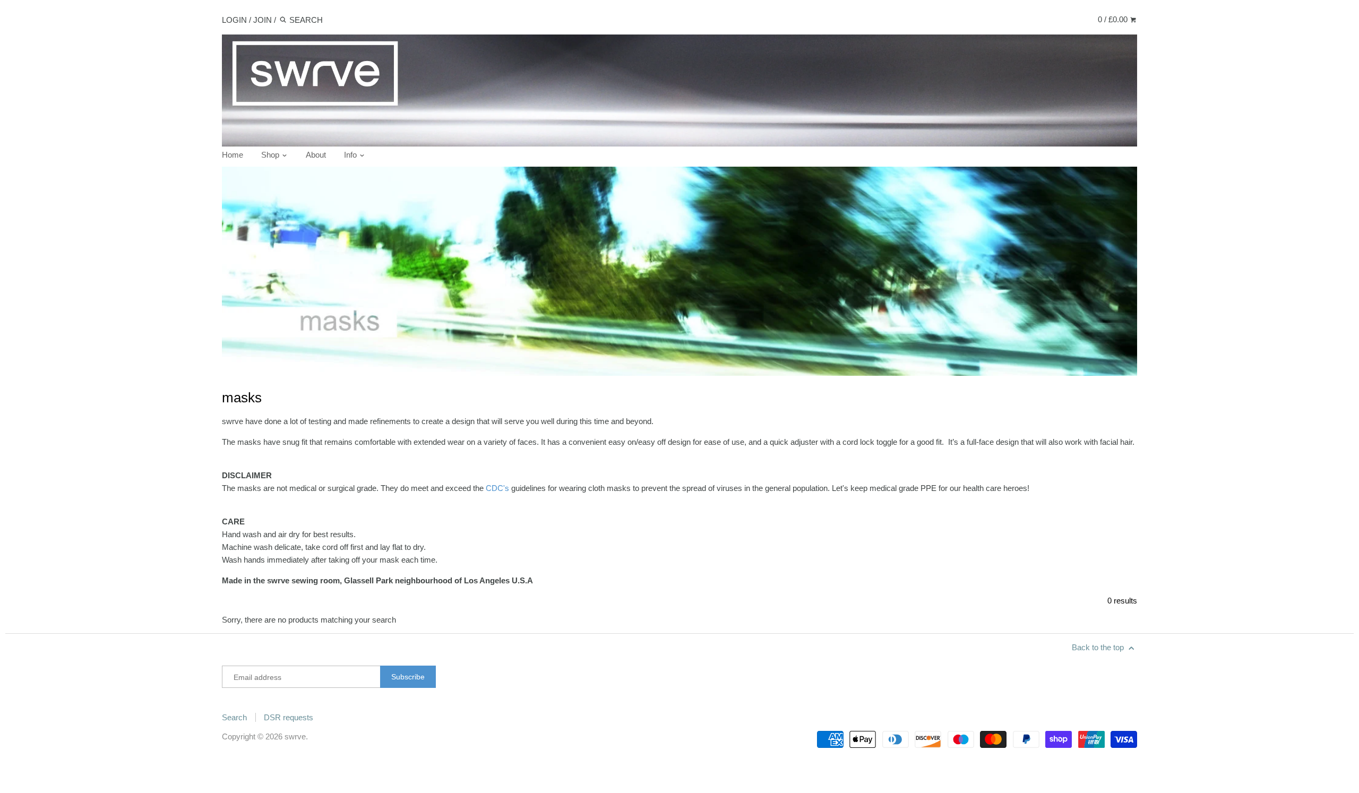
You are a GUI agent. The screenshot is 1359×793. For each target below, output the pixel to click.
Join (262, 19)
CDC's (497, 488)
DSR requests (288, 717)
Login (234, 19)
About (316, 154)
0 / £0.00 (1114, 19)
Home (232, 154)
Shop (271, 154)
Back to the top (1099, 647)
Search (234, 717)
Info (351, 154)
